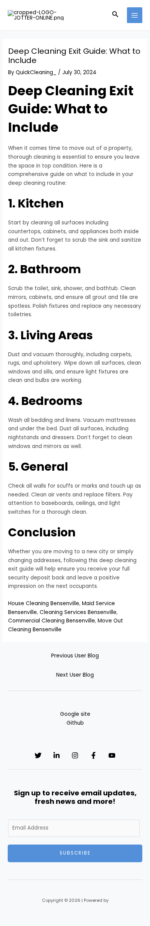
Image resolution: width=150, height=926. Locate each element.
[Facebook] (93, 755)
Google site (75, 714)
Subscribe (75, 853)
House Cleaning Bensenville (43, 603)
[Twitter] (38, 755)
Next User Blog (75, 675)
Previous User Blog (75, 655)
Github (75, 723)
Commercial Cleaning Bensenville (51, 620)
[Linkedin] (56, 755)
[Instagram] (75, 755)
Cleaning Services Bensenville (78, 612)
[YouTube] (111, 755)
